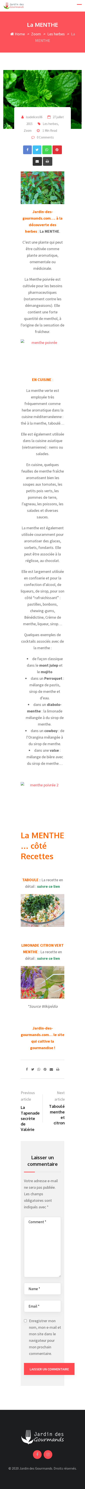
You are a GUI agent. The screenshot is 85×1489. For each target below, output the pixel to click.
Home (19, 33)
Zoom (36, 33)
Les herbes (56, 33)
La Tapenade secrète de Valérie (30, 1118)
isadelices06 (34, 117)
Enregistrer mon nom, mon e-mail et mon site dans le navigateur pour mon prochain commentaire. (45, 1337)
